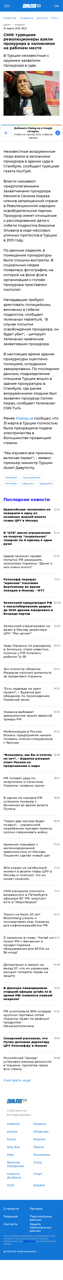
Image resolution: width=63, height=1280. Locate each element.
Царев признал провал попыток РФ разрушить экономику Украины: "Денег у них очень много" (28, 561)
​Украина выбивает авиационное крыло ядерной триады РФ (28, 715)
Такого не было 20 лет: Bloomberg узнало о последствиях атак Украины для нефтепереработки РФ (27, 920)
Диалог (7, 25)
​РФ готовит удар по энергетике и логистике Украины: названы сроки (24, 781)
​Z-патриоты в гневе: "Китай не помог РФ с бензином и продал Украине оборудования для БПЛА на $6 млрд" (28, 945)
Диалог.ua (29, 1241)
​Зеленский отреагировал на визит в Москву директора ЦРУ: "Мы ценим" (27, 629)
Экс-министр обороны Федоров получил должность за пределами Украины (28, 672)
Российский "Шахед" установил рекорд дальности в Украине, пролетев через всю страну (28, 1063)
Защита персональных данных (40, 1227)
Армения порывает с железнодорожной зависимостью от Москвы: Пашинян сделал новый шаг (27, 850)
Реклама (36, 1208)
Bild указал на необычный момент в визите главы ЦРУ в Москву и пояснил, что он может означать (28, 873)
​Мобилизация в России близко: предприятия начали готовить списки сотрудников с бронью (28, 737)
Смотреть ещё (17, 1080)
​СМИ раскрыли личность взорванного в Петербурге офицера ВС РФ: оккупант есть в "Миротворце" (26, 896)
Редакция (11, 1216)
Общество (28, 483)
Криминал (20, 25)
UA (56, 6)
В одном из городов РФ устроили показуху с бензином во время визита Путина (26, 803)
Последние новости (27, 499)
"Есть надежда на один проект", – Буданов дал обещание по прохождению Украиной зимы (27, 694)
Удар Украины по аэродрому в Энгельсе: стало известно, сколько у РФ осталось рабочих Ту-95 (27, 651)
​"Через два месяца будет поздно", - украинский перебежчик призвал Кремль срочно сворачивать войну (28, 826)
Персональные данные (41, 1218)
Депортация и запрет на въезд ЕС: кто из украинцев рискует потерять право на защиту (26, 970)
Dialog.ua (24, 418)
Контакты (11, 1224)
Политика (11, 483)
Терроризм (45, 483)
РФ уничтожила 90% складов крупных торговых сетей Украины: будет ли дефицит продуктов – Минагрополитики (27, 1019)
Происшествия (31, 477)
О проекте (11, 1208)
